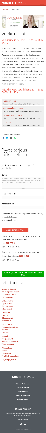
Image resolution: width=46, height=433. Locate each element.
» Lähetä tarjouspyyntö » (15, 230)
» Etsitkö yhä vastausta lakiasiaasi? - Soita (21, 272)
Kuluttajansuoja (7, 306)
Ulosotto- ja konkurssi (10, 341)
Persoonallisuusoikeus (10, 327)
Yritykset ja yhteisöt (9, 360)
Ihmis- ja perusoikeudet (10, 292)
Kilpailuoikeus (7, 303)
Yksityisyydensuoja (23, 395)
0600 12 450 (24, 256)
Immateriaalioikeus (9, 294)
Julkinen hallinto (7, 301)
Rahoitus (5, 330)
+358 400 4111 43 (8, 243)
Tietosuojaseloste (23, 388)
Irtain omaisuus (7, 297)
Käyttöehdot (23, 391)
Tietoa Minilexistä (23, 384)
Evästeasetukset (23, 399)
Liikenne (5, 315)
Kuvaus (4, 175)
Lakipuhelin (6, 313)
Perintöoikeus (7, 324)
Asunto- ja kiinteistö (9, 289)
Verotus (4, 350)
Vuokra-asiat (6, 353)
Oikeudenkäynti (7, 318)
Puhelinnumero (8, 204)
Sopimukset (6, 336)
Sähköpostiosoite (9, 194)
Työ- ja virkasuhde (8, 339)
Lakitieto (5, 10)
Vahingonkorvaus (8, 344)
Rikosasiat (5, 332)
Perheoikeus (6, 321)
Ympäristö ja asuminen (10, 356)
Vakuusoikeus (7, 348)
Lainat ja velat (7, 309)
